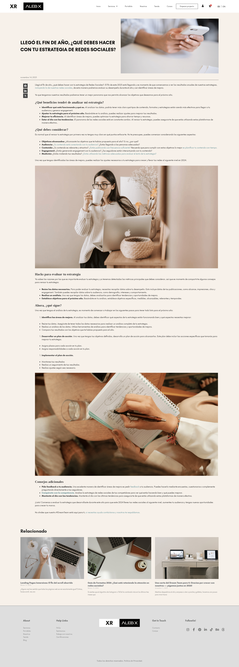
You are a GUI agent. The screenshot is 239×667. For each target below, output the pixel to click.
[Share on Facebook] (25, 86)
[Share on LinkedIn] (25, 91)
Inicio (98, 6)
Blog (25, 640)
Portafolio (128, 6)
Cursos (169, 6)
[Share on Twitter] (25, 96)
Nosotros (143, 6)
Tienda (156, 6)
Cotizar (155, 631)
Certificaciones (62, 637)
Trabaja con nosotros (64, 634)
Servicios (111, 6)
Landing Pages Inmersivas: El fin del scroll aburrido (46, 582)
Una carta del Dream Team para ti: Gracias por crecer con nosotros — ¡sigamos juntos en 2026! (184, 584)
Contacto (156, 628)
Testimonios (60, 631)
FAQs (58, 628)
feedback (134, 486)
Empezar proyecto (187, 6)
